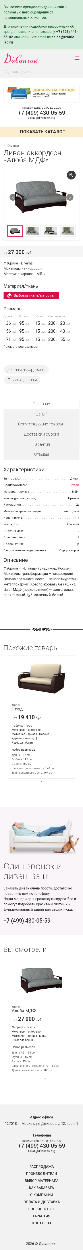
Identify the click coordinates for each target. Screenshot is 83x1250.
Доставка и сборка (41, 434)
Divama (74, 485)
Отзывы (41, 454)
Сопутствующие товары (41, 423)
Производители (41, 1174)
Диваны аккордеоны (26, 369)
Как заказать (41, 1188)
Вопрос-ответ (41, 1209)
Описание (41, 404)
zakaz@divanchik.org (41, 117)
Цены (41, 413)
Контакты (41, 1223)
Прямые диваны (22, 380)
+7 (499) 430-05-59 (41, 113)
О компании (41, 1195)
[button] (41, 781)
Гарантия (41, 444)
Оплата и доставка (41, 1202)
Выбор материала (41, 1181)
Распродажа (41, 1167)
